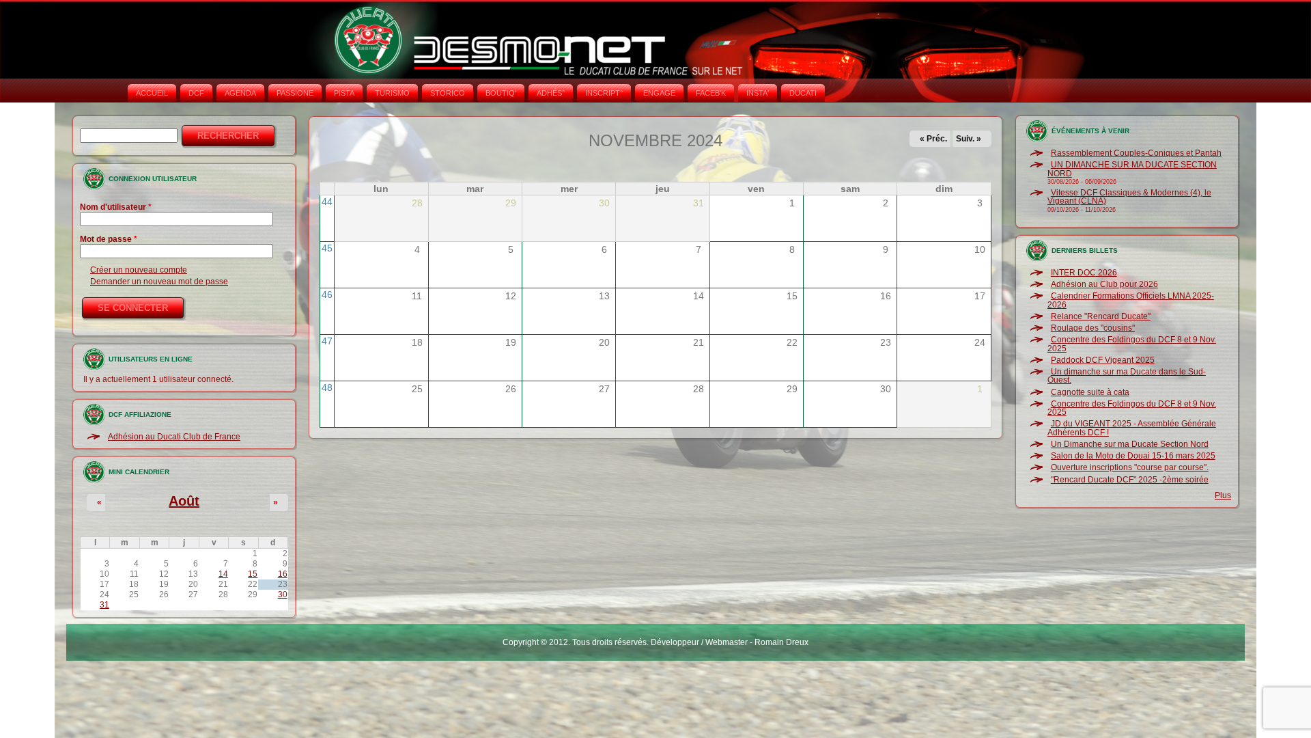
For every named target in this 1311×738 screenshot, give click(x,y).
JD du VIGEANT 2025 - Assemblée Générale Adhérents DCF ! (1131, 428)
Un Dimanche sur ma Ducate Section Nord (1130, 444)
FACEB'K (711, 93)
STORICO (447, 93)
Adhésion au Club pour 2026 (1104, 284)
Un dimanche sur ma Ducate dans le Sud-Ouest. (1126, 376)
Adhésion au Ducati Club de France (174, 436)
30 (282, 594)
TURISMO (392, 93)
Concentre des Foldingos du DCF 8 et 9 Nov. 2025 (1131, 344)
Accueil (152, 93)
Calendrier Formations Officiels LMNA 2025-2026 (1130, 300)
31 (104, 605)
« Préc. (933, 139)
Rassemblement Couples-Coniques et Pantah (1136, 153)
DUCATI (803, 93)
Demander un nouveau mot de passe (159, 281)
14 (223, 574)
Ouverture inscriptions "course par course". (1130, 467)
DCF (196, 93)
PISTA (344, 93)
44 (327, 201)
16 (282, 574)
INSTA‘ (757, 93)
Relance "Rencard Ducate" (1101, 316)
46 (327, 294)
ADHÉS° (551, 93)
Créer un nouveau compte (138, 270)
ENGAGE (659, 93)
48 (327, 387)
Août (184, 500)
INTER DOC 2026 (1084, 272)
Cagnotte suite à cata (1090, 392)
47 (327, 341)
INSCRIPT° (604, 93)
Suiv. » (968, 139)
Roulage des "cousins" (1093, 328)
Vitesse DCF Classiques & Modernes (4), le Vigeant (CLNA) (1129, 197)
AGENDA (240, 93)
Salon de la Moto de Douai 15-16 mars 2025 (1133, 456)
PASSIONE (295, 93)
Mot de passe (108, 239)
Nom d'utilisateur (116, 207)
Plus (1223, 495)
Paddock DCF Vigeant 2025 (1103, 360)
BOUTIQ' (500, 93)
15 (252, 574)
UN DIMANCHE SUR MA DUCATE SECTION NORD (1132, 169)
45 (327, 248)
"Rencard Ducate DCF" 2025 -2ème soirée (1130, 479)
